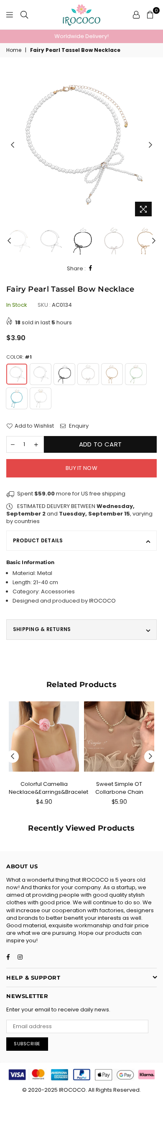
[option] (81, 36)
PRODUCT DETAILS (38, 540)
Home (13, 50)
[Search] (24, 14)
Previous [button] (12, 145)
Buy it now (81, 468)
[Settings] (136, 14)
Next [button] (150, 145)
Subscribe (27, 1043)
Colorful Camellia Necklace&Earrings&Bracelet (48, 787)
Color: (19, 357)
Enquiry (78, 426)
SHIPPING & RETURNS (42, 629)
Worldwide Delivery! (81, 36)
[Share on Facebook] (90, 268)
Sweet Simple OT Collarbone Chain (119, 787)
